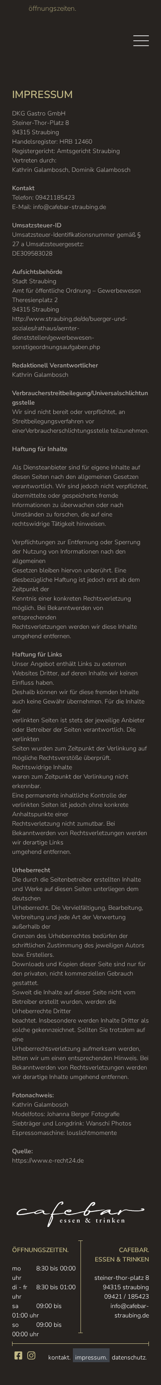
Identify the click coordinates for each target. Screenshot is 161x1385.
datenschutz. (129, 1357)
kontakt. (59, 1357)
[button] (141, 40)
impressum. (91, 1357)
